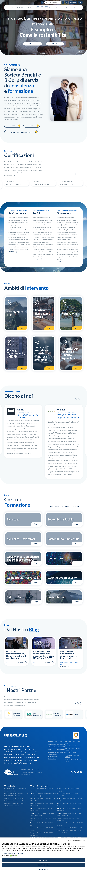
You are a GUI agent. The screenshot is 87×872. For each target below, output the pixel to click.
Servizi (57, 7)
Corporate (14, 7)
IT (39, 2)
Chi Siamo (32, 43)
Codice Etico (52, 759)
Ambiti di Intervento (23, 7)
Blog (67, 7)
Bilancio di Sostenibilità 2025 (56, 752)
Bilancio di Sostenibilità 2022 (56, 744)
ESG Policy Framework (72, 752)
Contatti (75, 7)
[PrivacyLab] (13, 856)
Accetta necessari (43, 865)
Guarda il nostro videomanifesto (21, 132)
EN (37, 2)
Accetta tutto (44, 860)
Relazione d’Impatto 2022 (55, 741)
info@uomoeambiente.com (12, 805)
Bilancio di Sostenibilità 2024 (56, 749)
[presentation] (76, 174)
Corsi (31, 7)
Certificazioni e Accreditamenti (52, 755)
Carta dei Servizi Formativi (73, 745)
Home (9, 7)
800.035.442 (20, 803)
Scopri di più (11, 251)
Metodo (55, 43)
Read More (21, 662)
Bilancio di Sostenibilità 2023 (56, 747)
